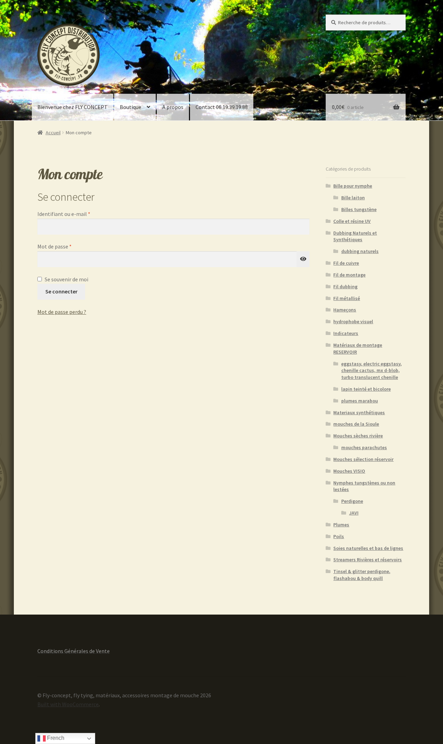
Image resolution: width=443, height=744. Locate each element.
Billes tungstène (359, 209)
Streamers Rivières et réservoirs (367, 559)
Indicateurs (345, 333)
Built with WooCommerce (68, 704)
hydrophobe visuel (353, 321)
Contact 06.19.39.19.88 (222, 106)
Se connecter (61, 291)
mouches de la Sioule (356, 424)
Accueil (53, 132)
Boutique (130, 106)
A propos (172, 106)
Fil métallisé (346, 298)
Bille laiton (353, 197)
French (55, 738)
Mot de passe (68, 246)
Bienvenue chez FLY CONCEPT (72, 106)
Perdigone (352, 501)
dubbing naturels (360, 251)
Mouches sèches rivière (358, 436)
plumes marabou (359, 401)
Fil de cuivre (346, 263)
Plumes (341, 524)
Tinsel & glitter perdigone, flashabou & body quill (361, 574)
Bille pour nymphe (352, 186)
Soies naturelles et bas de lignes (368, 548)
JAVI (354, 513)
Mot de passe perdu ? (61, 311)
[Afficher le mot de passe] (303, 259)
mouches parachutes (364, 447)
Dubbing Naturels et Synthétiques (355, 236)
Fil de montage (349, 275)
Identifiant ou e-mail (77, 213)
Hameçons (344, 310)
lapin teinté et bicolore (366, 389)
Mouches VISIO (349, 471)
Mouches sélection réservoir (363, 459)
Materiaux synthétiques (359, 412)
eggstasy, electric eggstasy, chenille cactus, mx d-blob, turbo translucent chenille (371, 371)
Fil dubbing (345, 286)
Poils (338, 536)
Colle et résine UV (352, 221)
